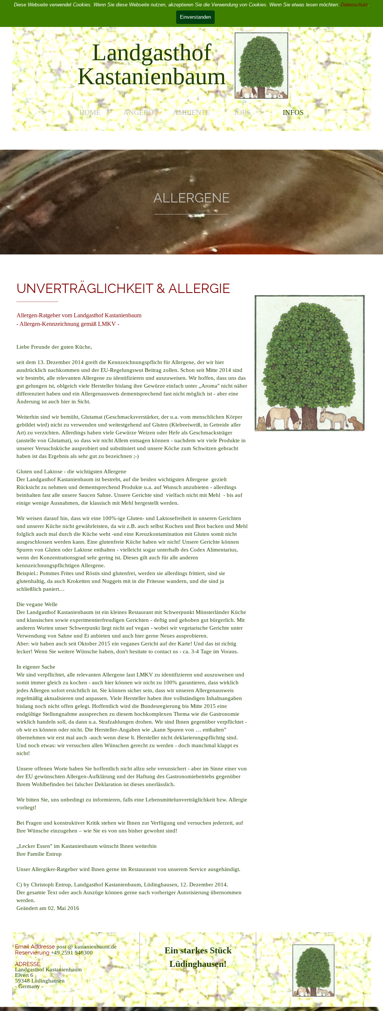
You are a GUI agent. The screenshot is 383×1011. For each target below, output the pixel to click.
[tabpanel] (151, 64)
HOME (90, 112)
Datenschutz (354, 4)
